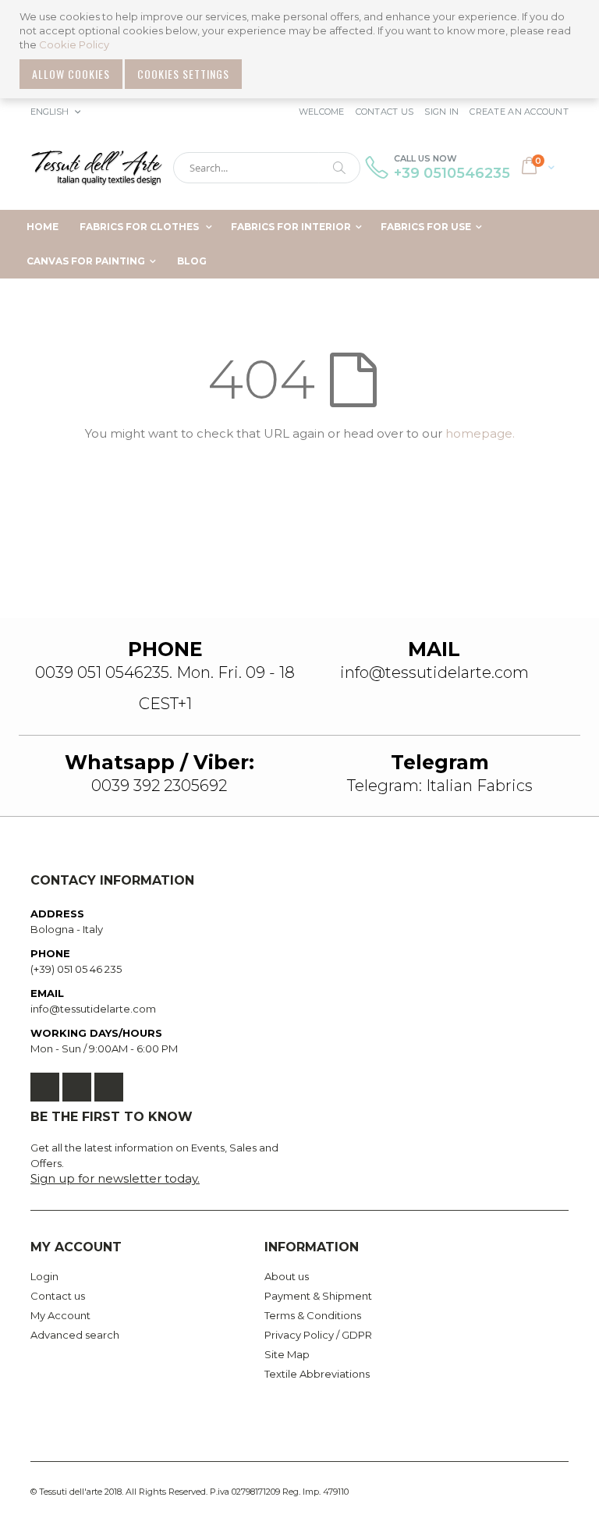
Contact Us (385, 111)
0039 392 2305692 (159, 785)
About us (286, 1276)
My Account (60, 1315)
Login (44, 1276)
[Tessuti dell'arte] (96, 168)
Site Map (287, 1354)
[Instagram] (108, 1087)
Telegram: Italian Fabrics (440, 785)
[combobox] (266, 167)
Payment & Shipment (318, 1296)
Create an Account (519, 111)
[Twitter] (76, 1087)
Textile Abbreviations (317, 1374)
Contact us (57, 1296)
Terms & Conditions (312, 1315)
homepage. (480, 433)
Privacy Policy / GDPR (318, 1335)
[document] (301, 49)
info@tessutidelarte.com (93, 1008)
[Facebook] (44, 1087)
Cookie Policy (74, 44)
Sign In (441, 111)
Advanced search (74, 1335)
